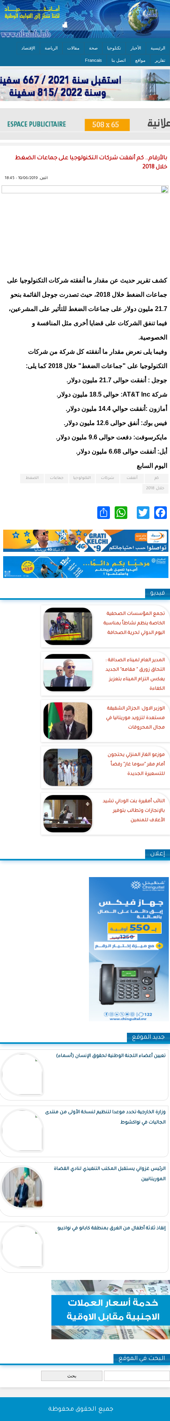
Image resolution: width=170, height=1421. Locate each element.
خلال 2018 (155, 488)
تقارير (160, 60)
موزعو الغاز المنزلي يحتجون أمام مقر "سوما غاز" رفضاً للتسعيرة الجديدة (136, 765)
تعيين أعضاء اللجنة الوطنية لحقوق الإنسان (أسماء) (111, 1056)
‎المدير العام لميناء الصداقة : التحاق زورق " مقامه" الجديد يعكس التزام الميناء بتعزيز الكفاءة (135, 675)
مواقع (140, 60)
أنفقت (132, 478)
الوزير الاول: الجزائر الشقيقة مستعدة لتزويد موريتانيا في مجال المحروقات (135, 718)
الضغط (32, 478)
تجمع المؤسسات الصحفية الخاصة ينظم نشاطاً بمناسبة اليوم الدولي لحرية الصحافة (134, 624)
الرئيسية (158, 48)
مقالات (73, 48)
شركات (107, 478)
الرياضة (51, 48)
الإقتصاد (28, 48)
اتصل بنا (118, 60)
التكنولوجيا (82, 478)
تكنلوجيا (114, 48)
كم (157, 478)
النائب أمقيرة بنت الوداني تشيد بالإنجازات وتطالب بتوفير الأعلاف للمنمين (134, 811)
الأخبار (135, 48)
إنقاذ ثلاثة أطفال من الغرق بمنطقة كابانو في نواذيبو (111, 1228)
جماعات (57, 478)
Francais (93, 60)
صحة (93, 48)
